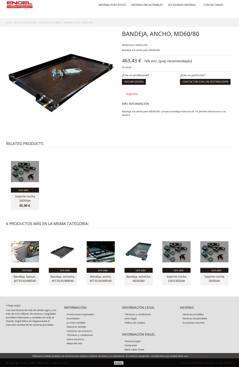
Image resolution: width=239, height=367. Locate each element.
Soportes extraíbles (50, 22)
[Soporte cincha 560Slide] (25, 171)
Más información (197, 356)
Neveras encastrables (147, 5)
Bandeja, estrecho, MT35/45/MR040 (63, 279)
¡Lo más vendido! (75, 322)
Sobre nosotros (75, 339)
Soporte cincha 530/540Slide (176, 279)
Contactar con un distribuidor (205, 81)
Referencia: (128, 45)
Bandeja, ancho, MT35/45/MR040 (101, 279)
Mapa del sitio (74, 343)
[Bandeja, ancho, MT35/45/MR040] (101, 252)
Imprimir (132, 94)
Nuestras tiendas (76, 326)
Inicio (9, 22)
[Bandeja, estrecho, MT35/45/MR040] (63, 252)
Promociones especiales (80, 314)
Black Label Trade (134, 349)
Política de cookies (134, 322)
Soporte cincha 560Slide (25, 198)
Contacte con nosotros (79, 330)
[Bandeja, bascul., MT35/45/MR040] (25, 252)
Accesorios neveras (182, 5)
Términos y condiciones (79, 335)
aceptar (119, 363)
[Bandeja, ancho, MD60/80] (61, 83)
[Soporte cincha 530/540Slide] (176, 252)
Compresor (130, 345)
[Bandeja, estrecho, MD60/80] (139, 252)
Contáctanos (213, 5)
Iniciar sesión (134, 81)
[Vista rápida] (35, 190)
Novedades (73, 318)
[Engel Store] (25, 4)
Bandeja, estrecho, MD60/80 (138, 279)
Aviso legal (130, 318)
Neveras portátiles (112, 5)
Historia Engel (132, 341)
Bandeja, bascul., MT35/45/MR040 (25, 279)
